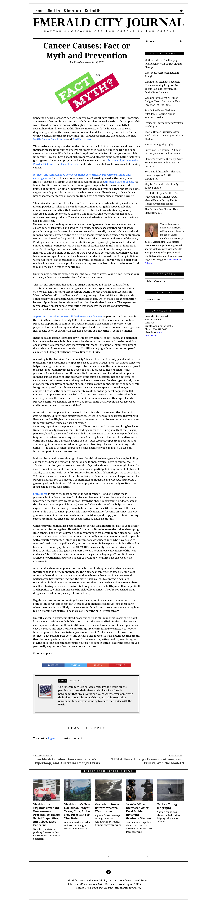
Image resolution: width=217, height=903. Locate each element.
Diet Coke (49, 164)
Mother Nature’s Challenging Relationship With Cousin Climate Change (163, 64)
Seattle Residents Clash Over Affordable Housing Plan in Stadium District (161, 114)
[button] (181, 41)
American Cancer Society (119, 181)
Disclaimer (115, 887)
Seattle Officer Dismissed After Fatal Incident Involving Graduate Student (164, 135)
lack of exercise (70, 164)
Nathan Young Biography (159, 144)
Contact (80, 887)
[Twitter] (181, 11)
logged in (53, 738)
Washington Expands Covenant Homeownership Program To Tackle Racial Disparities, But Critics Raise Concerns (46, 815)
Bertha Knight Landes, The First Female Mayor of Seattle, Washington (163, 175)
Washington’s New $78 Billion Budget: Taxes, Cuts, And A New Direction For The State (163, 101)
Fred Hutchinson (82, 139)
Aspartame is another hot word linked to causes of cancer (67, 316)
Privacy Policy (132, 887)
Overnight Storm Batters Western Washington (107, 808)
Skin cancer (40, 493)
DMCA (103, 887)
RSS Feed (92, 887)
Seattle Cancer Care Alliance (50, 139)
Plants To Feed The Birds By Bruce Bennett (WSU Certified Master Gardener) (164, 162)
